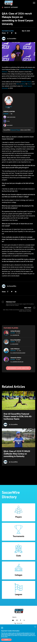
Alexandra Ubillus (15, 357)
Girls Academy (20, 84)
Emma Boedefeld (15, 340)
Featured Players (8, 31)
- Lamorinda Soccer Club (17, 361)
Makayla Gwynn (26, 82)
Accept (6, 639)
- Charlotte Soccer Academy (18, 352)
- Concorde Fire (15, 335)
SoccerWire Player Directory (18, 368)
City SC (30, 84)
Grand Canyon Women (11, 117)
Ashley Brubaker (15, 331)
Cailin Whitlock (15, 349)
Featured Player (15, 130)
